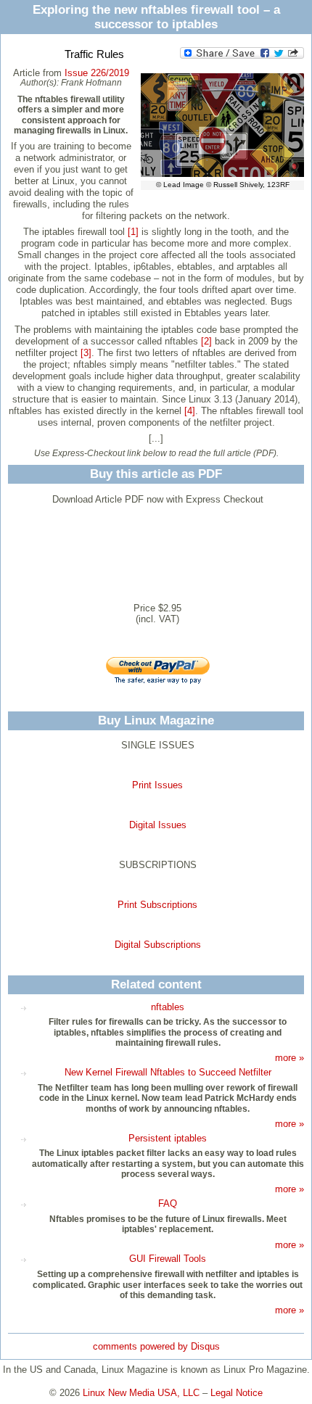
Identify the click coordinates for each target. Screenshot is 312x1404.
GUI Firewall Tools (167, 1258)
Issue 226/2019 (97, 72)
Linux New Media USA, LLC (141, 1392)
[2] (206, 341)
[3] (86, 352)
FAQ (167, 1203)
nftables (167, 1007)
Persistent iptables (167, 1138)
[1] (133, 231)
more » (289, 1057)
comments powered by (156, 1346)
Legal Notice (236, 1392)
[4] (189, 410)
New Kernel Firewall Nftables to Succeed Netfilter (168, 1072)
